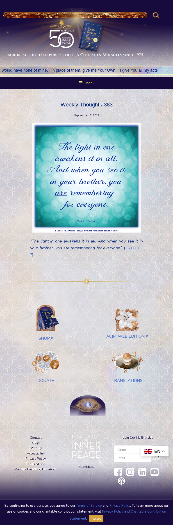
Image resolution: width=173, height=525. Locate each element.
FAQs (35, 442)
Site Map (35, 447)
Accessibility (35, 453)
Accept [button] (96, 519)
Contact (35, 437)
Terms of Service (89, 505)
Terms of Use (35, 463)
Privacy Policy (35, 458)
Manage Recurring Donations (35, 468)
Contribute (86, 466)
